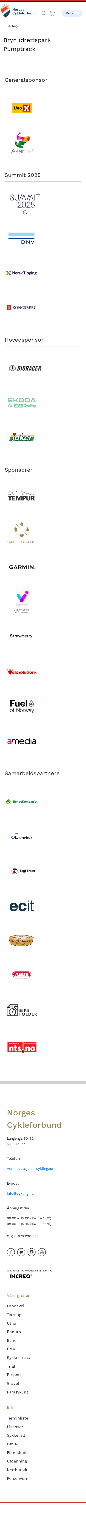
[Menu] (72, 11)
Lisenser (15, 1427)
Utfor (12, 1323)
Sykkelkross (18, 1357)
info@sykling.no (20, 1193)
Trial (11, 1366)
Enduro (14, 1332)
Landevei (15, 1306)
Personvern (17, 1478)
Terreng (14, 1314)
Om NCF (15, 1444)
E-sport (14, 1374)
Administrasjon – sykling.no (30, 1169)
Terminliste (17, 1418)
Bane (12, 1340)
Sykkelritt (16, 1435)
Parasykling (17, 1392)
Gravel (13, 1383)
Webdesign (13, 1270)
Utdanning (17, 1461)
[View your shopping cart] (52, 12)
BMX (11, 1349)
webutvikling (33, 1270)
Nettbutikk (17, 1470)
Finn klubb (17, 1452)
